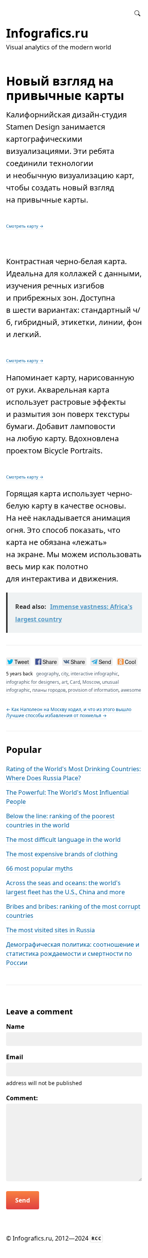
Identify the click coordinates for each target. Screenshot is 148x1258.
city (64, 673)
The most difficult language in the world (63, 839)
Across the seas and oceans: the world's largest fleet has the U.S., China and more (65, 887)
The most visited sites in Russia (50, 930)
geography (47, 673)
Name (15, 1026)
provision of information (93, 690)
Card (75, 682)
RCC (96, 1238)
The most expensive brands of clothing (62, 854)
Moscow (91, 682)
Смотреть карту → (25, 226)
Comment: (22, 1098)
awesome (131, 690)
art (64, 682)
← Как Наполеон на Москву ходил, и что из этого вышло (68, 709)
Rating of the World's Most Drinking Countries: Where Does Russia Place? (73, 773)
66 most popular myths (39, 868)
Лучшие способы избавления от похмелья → (56, 715)
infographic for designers (32, 682)
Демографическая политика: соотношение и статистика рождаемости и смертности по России (72, 953)
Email (14, 1057)
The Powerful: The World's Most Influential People (67, 797)
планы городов (49, 690)
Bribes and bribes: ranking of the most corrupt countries (73, 911)
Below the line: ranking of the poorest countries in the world (60, 820)
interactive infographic (94, 673)
